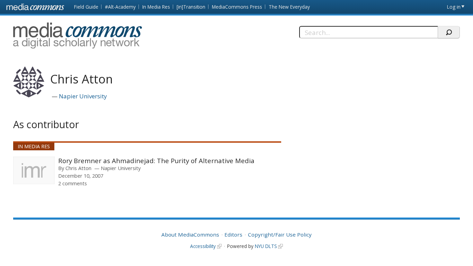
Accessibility (203, 246)
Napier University (83, 96)
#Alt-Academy (120, 6)
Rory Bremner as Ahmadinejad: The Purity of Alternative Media (156, 161)
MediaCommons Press (237, 6)
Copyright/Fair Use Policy (280, 234)
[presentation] (34, 170)
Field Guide (86, 6)
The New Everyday (289, 6)
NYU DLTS (266, 246)
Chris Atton (78, 168)
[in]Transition (191, 6)
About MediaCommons (190, 234)
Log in (454, 6)
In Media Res (156, 6)
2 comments (72, 183)
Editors (233, 234)
